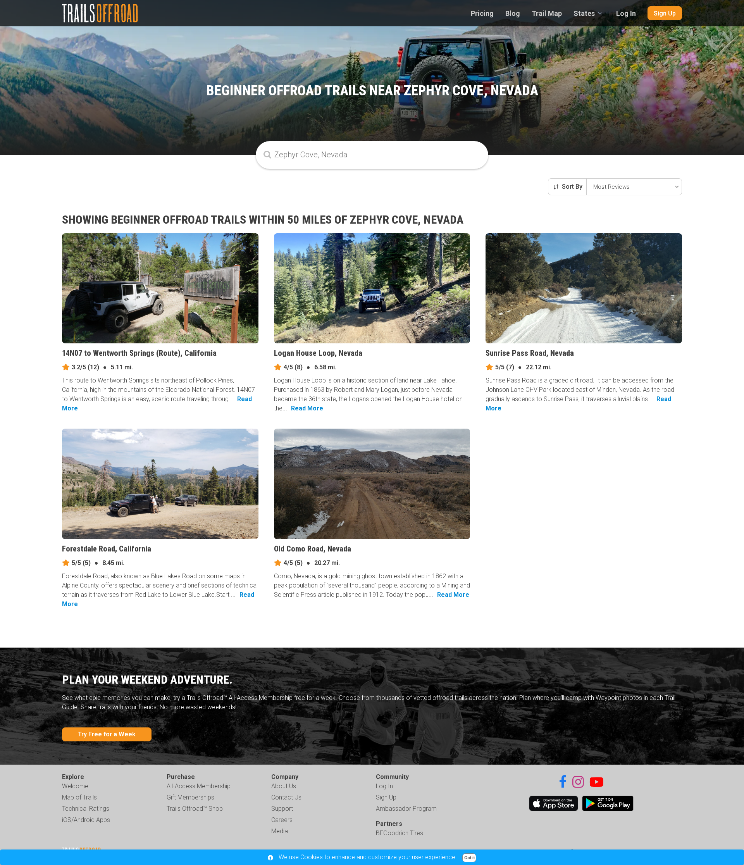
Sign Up (665, 13)
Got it (469, 857)
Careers (282, 820)
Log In (626, 13)
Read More (307, 408)
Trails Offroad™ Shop (195, 808)
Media (279, 831)
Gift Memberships (190, 797)
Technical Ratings (85, 808)
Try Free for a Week (107, 734)
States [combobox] (584, 13)
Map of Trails (79, 797)
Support (282, 808)
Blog (512, 13)
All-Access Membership (199, 786)
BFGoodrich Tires (399, 833)
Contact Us (286, 797)
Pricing (482, 13)
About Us (283, 786)
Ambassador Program (406, 808)
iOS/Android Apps (86, 820)
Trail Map (547, 13)
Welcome (75, 786)
